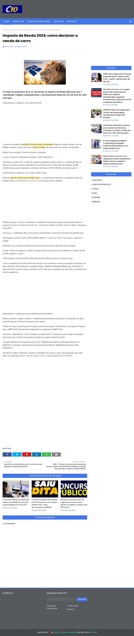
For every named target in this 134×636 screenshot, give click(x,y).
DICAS (94, 193)
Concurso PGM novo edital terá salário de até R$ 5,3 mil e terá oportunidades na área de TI (16, 502)
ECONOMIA (96, 197)
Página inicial (8, 30)
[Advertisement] (45, 124)
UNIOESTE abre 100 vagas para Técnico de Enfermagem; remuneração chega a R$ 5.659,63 (116, 114)
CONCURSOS (97, 180)
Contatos (70, 609)
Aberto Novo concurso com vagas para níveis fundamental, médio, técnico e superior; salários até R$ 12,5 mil (117, 160)
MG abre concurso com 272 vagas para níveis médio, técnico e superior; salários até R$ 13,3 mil (74, 503)
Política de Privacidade (52, 607)
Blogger (93, 632)
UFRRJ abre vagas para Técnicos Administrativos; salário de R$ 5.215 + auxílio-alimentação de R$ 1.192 (117, 78)
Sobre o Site (73, 606)
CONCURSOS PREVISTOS (101, 184)
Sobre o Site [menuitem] (18, 21)
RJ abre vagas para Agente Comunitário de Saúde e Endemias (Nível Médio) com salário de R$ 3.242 (115, 144)
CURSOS (95, 189)
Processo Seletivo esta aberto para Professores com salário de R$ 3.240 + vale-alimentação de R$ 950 (44, 503)
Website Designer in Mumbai (64, 632)
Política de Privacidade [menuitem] (39, 21)
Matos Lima (8, 46)
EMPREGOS (96, 202)
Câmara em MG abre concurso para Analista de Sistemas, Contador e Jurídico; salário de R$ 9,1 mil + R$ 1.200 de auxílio (116, 129)
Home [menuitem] (6, 21)
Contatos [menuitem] (58, 21)
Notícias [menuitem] (71, 21)
